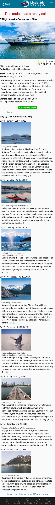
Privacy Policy (41, 494)
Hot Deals (27, 503)
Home (7, 503)
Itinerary (9, 112)
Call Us (48, 503)
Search (17, 503)
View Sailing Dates (27, 108)
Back (6, 4)
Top (15, 494)
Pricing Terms (26, 494)
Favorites (38, 503)
